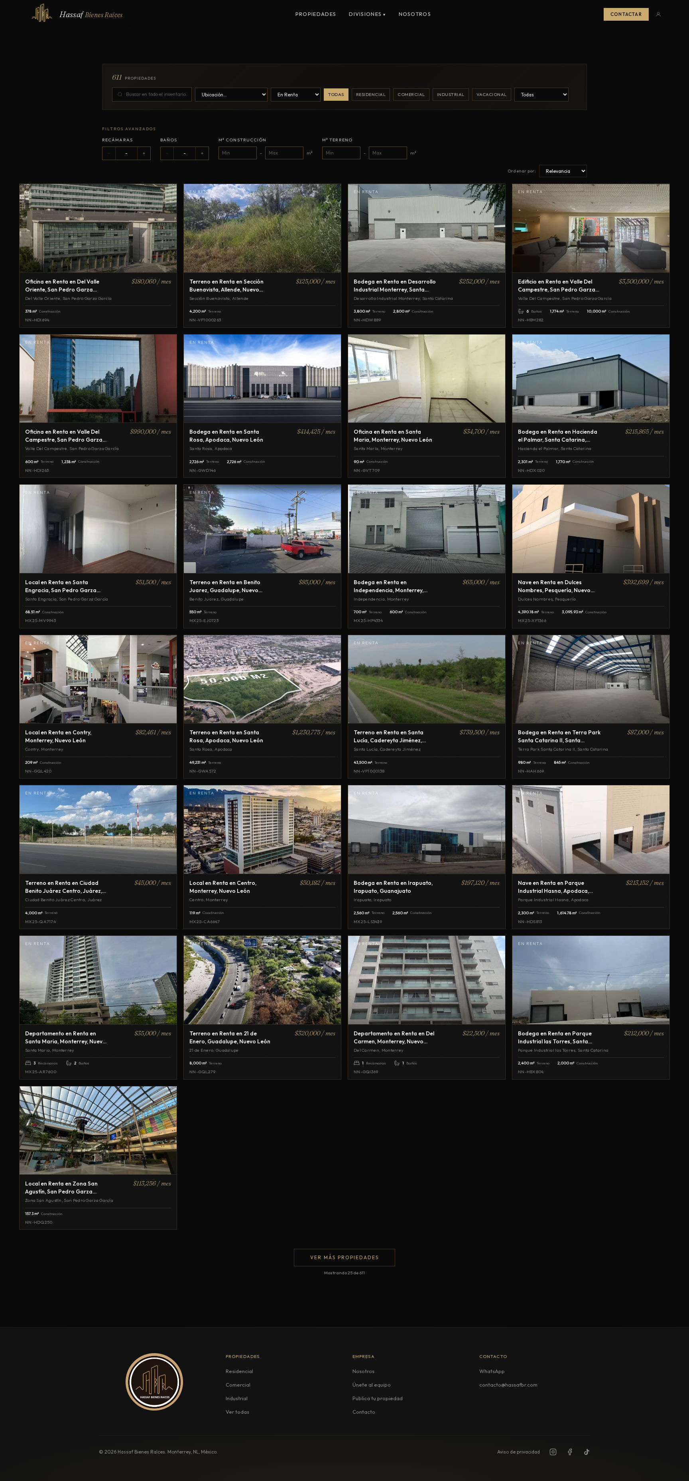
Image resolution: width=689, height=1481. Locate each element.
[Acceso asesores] (658, 14)
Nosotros (415, 14)
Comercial (411, 94)
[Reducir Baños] (167, 153)
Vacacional (491, 94)
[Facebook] (569, 1452)
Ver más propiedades (344, 1257)
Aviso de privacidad (518, 1452)
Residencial (371, 94)
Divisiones (367, 14)
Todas (336, 94)
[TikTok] (586, 1452)
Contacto (363, 1412)
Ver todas (237, 1412)
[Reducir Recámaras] (108, 153)
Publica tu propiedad (377, 1398)
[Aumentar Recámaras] (144, 153)
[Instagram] (553, 1452)
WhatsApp (492, 1371)
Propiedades (315, 14)
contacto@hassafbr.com (508, 1384)
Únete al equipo (371, 1384)
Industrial (451, 94)
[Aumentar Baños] (202, 153)
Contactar (626, 14)
